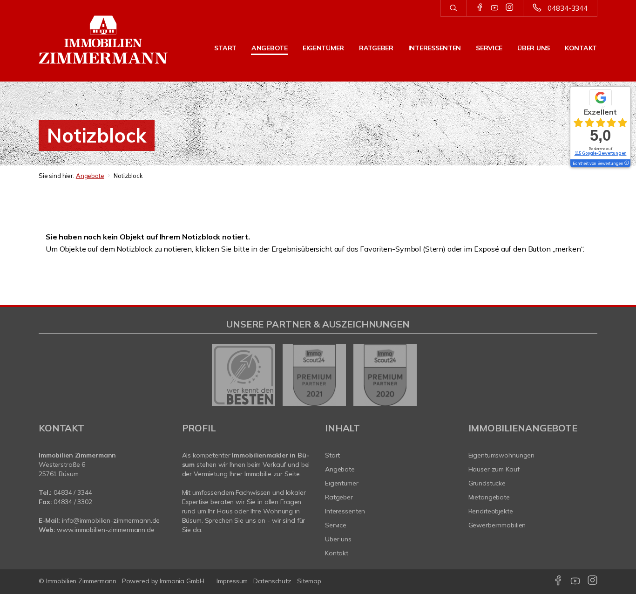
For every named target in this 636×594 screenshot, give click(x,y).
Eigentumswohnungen (501, 455)
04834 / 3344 (73, 492)
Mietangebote (489, 497)
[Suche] (453, 8)
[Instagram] (510, 8)
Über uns (533, 48)
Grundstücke (487, 483)
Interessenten (434, 48)
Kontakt (581, 48)
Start (225, 48)
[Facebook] (480, 8)
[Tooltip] (626, 163)
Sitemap (309, 581)
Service (489, 48)
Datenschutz (272, 581)
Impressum (232, 581)
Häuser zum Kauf (494, 469)
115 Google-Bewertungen (601, 153)
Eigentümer (323, 48)
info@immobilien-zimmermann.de (111, 520)
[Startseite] (103, 39)
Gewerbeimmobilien (497, 525)
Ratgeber (376, 48)
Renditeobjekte (490, 511)
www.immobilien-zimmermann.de (105, 530)
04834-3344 (568, 8)
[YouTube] (495, 8)
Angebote (269, 48)
